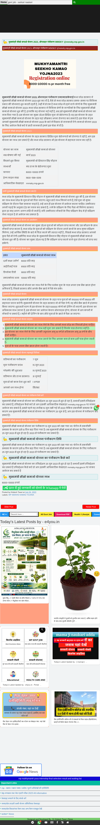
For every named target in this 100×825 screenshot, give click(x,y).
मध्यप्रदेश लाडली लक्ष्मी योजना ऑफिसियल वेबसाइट (21, 803)
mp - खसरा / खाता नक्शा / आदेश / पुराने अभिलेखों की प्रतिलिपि (25, 788)
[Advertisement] (50, 18)
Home (4, 2)
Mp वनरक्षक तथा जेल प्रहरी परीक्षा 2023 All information (24, 793)
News (11, 814)
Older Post (8, 506)
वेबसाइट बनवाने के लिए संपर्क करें (14, 798)
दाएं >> (4, 514)
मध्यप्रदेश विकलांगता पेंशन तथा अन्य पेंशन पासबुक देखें (22, 809)
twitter (4, 814)
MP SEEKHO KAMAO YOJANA (21, 495)
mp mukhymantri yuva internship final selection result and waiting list (50, 778)
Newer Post (91, 506)
